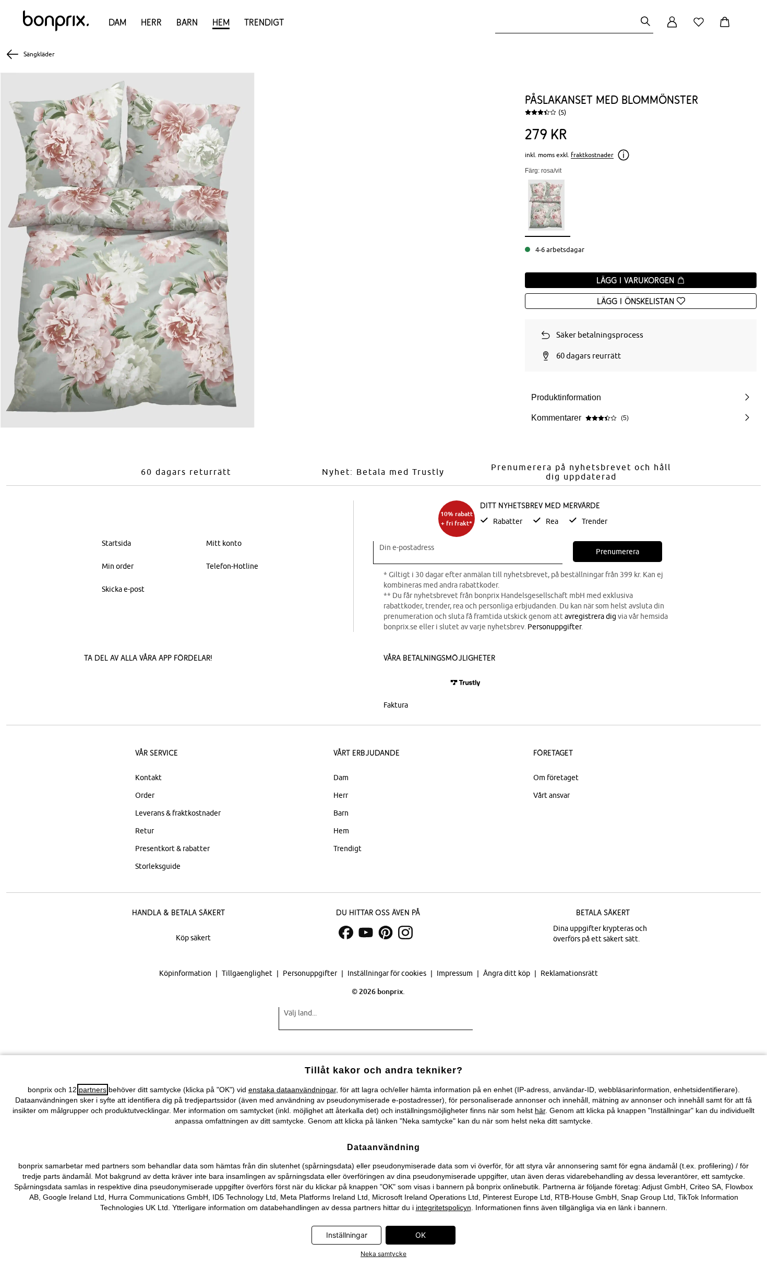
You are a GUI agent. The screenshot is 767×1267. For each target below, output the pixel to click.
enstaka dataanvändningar (292, 1089)
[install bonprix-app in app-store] (119, 684)
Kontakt (148, 777)
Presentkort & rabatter (172, 848)
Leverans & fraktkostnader (178, 813)
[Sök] (645, 22)
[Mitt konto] (672, 28)
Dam (117, 22)
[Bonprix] (56, 29)
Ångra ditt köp (507, 973)
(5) (562, 112)
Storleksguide (158, 866)
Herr (151, 22)
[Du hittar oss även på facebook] (346, 932)
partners (92, 1089)
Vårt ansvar (551, 795)
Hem (221, 22)
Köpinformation (186, 973)
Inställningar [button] (346, 1234)
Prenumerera (617, 551)
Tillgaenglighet (248, 973)
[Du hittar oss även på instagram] (405, 932)
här (540, 1110)
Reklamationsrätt (569, 973)
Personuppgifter (554, 627)
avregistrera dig (590, 616)
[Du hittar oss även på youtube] (365, 932)
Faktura (396, 705)
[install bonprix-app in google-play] (194, 684)
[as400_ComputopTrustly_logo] (465, 683)
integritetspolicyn (443, 1207)
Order (144, 795)
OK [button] (420, 1234)
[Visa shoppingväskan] (727, 28)
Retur (144, 831)
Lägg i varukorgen (636, 280)
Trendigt (264, 22)
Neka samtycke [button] (383, 1254)
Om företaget (556, 777)
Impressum (455, 973)
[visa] (428, 682)
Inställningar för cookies (387, 973)
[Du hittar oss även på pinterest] (385, 932)
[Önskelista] (701, 28)
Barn (187, 22)
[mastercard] (398, 683)
